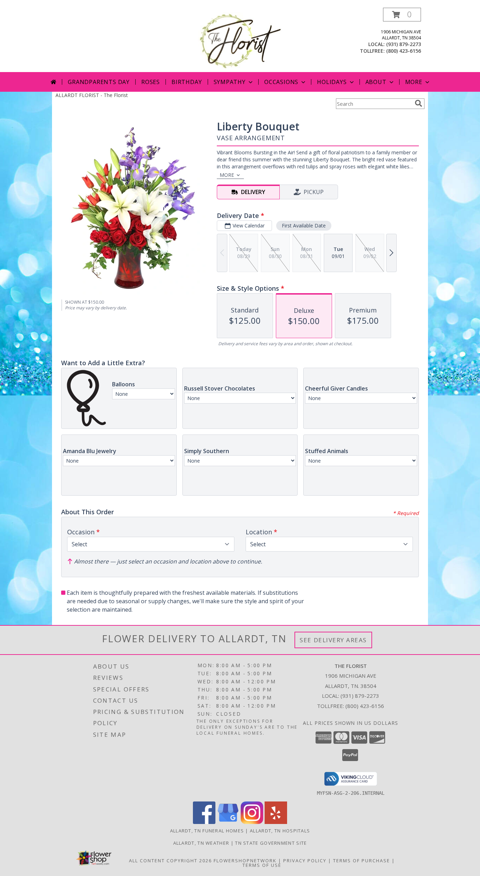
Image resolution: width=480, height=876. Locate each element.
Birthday (186, 82)
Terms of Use (261, 865)
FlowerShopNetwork (245, 860)
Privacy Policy (304, 860)
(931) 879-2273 (403, 44)
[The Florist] (240, 40)
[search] (418, 103)
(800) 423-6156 (403, 50)
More (413, 82)
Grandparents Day (99, 82)
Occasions (281, 82)
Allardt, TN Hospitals (280, 830)
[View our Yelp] (276, 822)
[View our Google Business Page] (228, 822)
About (376, 82)
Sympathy (230, 82)
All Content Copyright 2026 (170, 860)
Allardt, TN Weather (201, 843)
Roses (150, 82)
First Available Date (304, 225)
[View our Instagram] (252, 822)
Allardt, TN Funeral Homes (207, 830)
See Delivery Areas (333, 640)
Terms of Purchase (361, 860)
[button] (402, 14)
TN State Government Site (271, 843)
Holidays (331, 82)
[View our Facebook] (204, 822)
